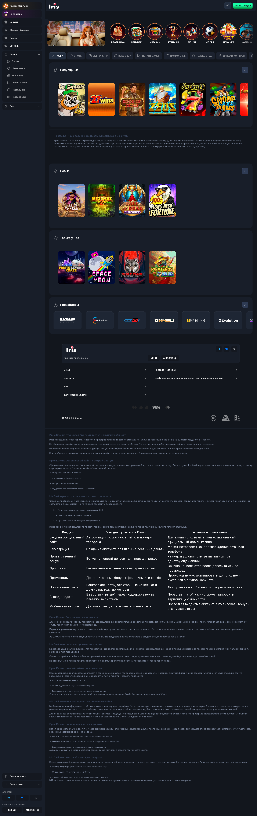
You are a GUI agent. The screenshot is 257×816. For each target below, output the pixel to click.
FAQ (66, 386)
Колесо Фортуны (19, 6)
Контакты (69, 378)
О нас (67, 370)
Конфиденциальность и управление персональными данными (189, 378)
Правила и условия (165, 370)
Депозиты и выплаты (75, 395)
